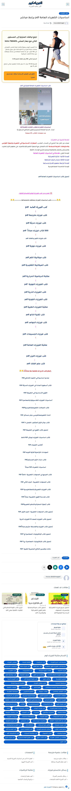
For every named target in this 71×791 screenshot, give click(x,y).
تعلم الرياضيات (61, 733)
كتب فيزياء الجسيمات (59, 716)
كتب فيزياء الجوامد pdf (36, 323)
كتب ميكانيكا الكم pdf (36, 258)
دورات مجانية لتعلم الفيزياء (58, 708)
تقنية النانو (37, 687)
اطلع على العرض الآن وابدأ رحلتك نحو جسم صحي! (21, 75)
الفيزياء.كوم (47, 787)
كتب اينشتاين (25, 721)
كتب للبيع (63, 742)
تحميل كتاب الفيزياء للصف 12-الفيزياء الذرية (35, 519)
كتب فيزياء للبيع (10, 737)
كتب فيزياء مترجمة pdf (36, 215)
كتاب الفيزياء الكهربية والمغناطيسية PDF (35, 490)
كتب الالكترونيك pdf (13, 733)
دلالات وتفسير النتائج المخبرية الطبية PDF (35, 549)
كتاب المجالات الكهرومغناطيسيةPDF (35, 408)
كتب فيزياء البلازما (11, 721)
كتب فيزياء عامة (25, 666)
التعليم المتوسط (61, 679)
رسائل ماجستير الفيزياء (44, 729)
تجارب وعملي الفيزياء (40, 683)
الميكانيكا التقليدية (12, 691)
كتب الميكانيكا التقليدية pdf (35, 265)
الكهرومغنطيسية (33, 704)
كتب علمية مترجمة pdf (30, 679)
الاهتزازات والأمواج (48, 712)
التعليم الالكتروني (28, 691)
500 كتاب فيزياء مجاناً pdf (35, 231)
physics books (62, 712)
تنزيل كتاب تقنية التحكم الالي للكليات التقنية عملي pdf (12, 609)
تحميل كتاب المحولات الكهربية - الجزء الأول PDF (35, 512)
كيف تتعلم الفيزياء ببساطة (58, 762)
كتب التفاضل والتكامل (59, 691)
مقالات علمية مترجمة (45, 670)
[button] (61, 567)
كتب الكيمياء (25, 712)
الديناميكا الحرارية (61, 683)
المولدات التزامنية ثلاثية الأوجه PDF (35, 452)
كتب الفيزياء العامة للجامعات (58, 779)
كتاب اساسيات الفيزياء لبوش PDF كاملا (35, 437)
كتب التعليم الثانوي (45, 696)
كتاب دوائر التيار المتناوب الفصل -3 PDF (35, 423)
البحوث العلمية (24, 675)
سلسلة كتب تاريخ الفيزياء (58, 662)
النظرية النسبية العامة (17, 683)
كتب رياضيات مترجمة (12, 712)
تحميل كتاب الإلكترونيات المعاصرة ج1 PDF (35, 534)
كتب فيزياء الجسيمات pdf (35, 334)
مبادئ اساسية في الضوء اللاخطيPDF (35, 378)
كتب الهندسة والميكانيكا (14, 725)
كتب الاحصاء (25, 687)
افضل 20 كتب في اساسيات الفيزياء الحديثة (20, 758)
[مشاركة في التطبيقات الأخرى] (44, 567)
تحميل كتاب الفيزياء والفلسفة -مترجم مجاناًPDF (35, 527)
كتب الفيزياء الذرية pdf (35, 292)
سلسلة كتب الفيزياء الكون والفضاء (55, 666)
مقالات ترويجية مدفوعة (22, 708)
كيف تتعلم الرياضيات (27, 776)
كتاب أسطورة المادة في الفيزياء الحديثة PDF (35, 385)
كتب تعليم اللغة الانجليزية (25, 737)
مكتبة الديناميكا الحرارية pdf (36, 276)
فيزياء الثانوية (62, 670)
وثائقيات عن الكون (38, 675)
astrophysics (29, 725)
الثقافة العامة (26, 662)
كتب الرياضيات (40, 662)
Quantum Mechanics (28, 716)
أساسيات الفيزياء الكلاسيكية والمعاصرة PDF (35, 400)
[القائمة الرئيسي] (67, 4)
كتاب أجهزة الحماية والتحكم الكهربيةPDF (35, 504)
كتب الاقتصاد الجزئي (26, 729)
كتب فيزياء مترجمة (60, 725)
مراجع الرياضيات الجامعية (25, 779)
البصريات (36, 712)
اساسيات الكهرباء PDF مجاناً (35, 467)
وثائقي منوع (46, 679)
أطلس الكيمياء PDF (35, 445)
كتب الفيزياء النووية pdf (36, 284)
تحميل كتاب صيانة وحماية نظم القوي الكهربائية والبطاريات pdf (37, 610)
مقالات (23, 704)
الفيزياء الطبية (62, 700)
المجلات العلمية (11, 687)
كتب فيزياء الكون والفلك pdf (36, 238)
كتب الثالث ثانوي (42, 737)
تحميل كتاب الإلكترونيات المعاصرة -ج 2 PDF (35, 542)
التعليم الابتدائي (49, 700)
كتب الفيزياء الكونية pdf (36, 300)
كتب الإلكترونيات (48, 704)
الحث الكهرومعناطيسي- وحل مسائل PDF (36, 415)
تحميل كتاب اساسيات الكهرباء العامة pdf (53, 177)
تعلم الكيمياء (44, 716)
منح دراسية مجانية (11, 704)
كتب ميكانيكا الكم (11, 675)
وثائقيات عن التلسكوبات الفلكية (14, 700)
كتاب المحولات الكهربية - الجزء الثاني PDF (35, 482)
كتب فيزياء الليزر (61, 704)
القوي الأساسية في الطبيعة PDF (35, 393)
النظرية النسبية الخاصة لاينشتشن (55, 687)
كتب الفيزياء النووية (27, 762)
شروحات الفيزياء (12, 716)
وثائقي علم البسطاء (44, 725)
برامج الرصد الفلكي (60, 729)
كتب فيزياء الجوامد (39, 708)
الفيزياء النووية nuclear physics (57, 675)
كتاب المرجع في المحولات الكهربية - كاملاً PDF (35, 475)
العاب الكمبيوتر (47, 733)
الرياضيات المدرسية (11, 666)
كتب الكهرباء (64, 13)
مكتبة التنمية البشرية (29, 696)
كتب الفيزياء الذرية (13, 679)
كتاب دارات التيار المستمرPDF (35, 460)
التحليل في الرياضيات (12, 696)
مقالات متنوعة (43, 691)
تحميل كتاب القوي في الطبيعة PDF (35, 430)
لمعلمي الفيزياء (12, 662)
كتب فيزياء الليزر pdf (36, 356)
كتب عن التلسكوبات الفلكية (58, 721)
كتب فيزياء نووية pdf (36, 246)
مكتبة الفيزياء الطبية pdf (36, 307)
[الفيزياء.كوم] (35, 4)
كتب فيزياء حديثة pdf (36, 223)
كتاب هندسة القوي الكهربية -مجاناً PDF (35, 497)
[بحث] (3, 4)
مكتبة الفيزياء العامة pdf (35, 345)
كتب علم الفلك (37, 666)
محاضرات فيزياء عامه (39, 721)
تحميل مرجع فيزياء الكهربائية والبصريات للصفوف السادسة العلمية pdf (59, 610)
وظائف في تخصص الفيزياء (58, 737)
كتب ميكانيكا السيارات (30, 733)
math (8, 708)
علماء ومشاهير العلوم (34, 700)
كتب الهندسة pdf (11, 729)
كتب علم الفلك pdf (36, 364)
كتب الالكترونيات (27, 670)
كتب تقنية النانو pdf (35, 315)
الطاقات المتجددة (60, 696)
